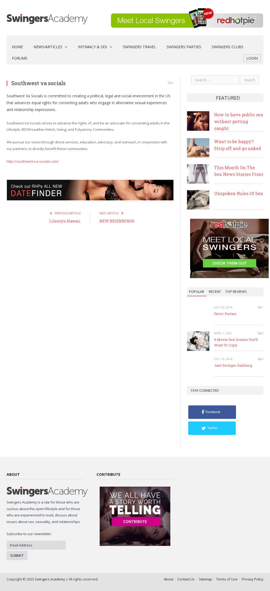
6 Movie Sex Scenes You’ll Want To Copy (236, 342)
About (168, 579)
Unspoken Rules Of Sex (238, 193)
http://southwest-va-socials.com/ (33, 161)
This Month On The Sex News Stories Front (238, 171)
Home (17, 46)
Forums (19, 58)
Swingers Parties (184, 46)
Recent (215, 291)
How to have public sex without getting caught (238, 121)
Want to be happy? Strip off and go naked (237, 145)
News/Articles (47, 46)
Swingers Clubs (227, 46)
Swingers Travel (139, 46)
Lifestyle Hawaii (65, 221)
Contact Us (186, 579)
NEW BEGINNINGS (116, 221)
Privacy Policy (252, 579)
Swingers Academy (50, 579)
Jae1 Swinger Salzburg (233, 365)
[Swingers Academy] (47, 18)
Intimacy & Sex (92, 46)
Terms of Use (227, 579)
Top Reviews (236, 291)
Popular (196, 291)
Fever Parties (225, 313)
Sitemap (205, 579)
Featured (228, 98)
